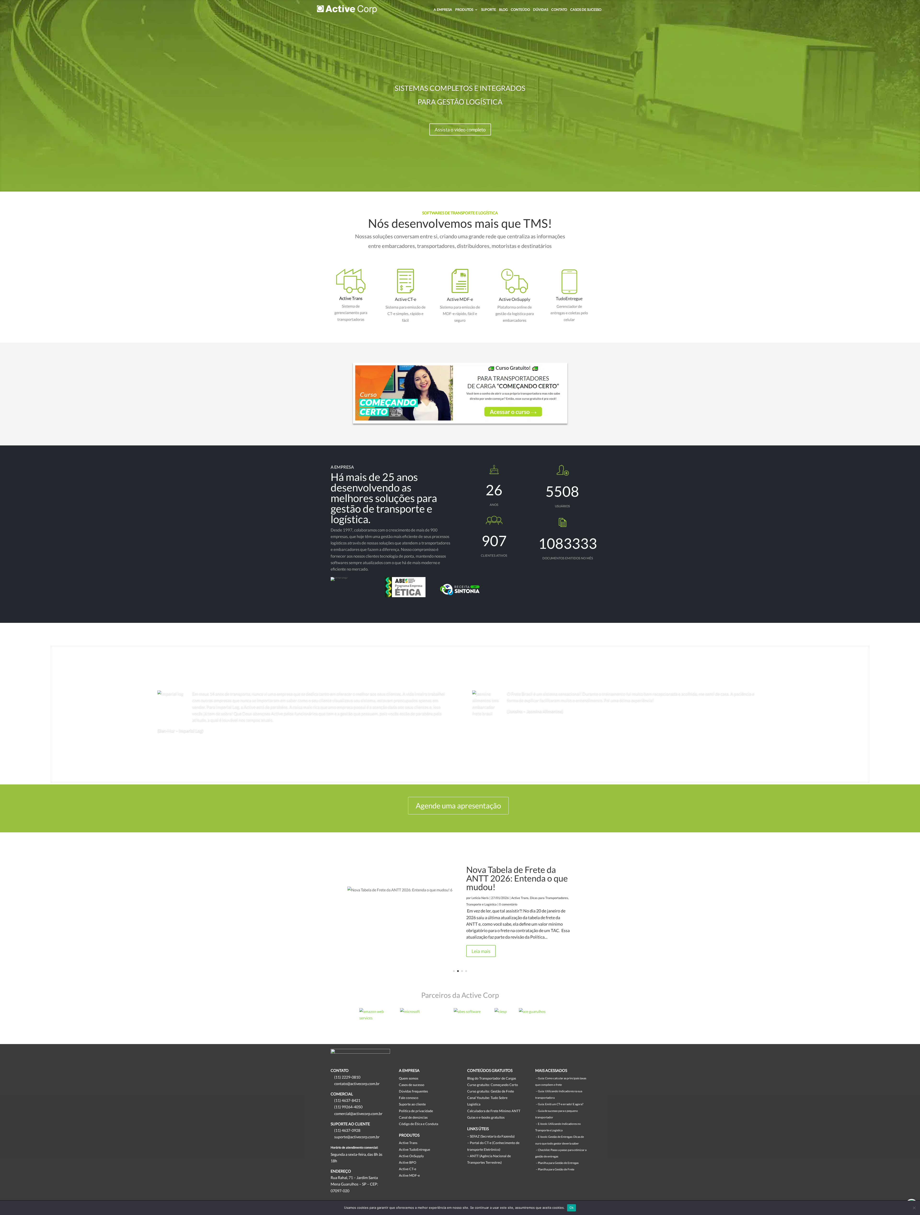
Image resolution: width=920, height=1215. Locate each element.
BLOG (503, 10)
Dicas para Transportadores (549, 898)
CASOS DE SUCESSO (585, 10)
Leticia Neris (480, 898)
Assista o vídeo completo (460, 129)
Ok (571, 1207)
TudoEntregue (569, 298)
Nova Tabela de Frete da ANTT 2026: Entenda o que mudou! (517, 878)
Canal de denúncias (413, 1117)
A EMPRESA (443, 10)
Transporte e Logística (481, 904)
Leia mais (481, 951)
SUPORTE (488, 10)
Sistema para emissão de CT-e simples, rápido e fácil (405, 313)
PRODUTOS (464, 10)
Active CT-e (405, 299)
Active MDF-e (460, 299)
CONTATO (559, 10)
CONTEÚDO (520, 10)
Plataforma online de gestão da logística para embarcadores (514, 313)
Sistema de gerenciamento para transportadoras (350, 312)
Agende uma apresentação (458, 805)
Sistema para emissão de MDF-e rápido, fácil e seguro (460, 313)
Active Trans (350, 298)
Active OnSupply (514, 299)
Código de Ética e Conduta (418, 1124)
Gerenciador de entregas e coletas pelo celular (569, 312)
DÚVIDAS (540, 10)
